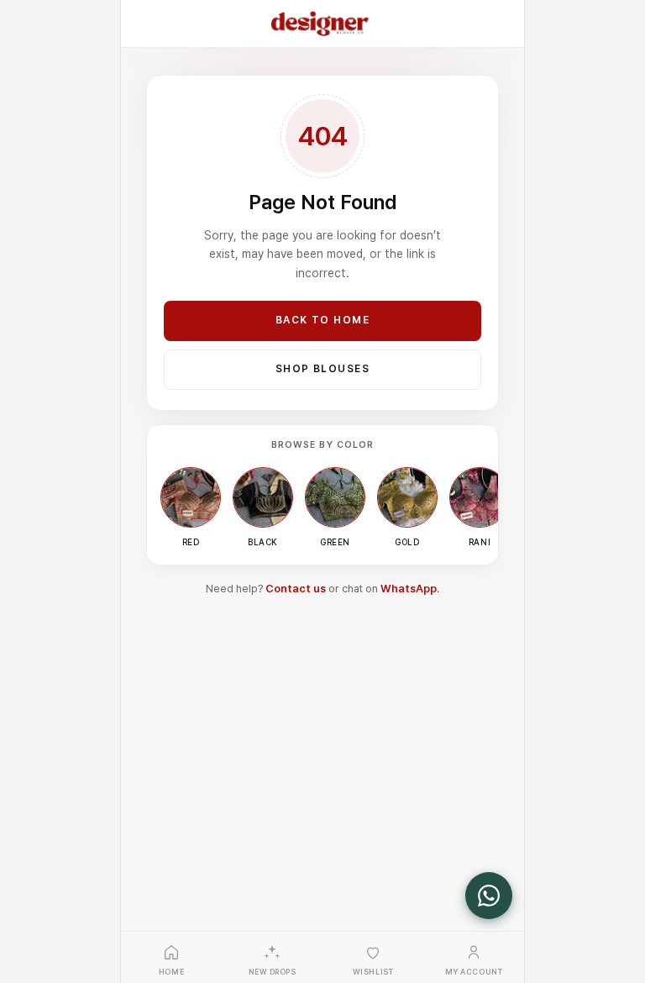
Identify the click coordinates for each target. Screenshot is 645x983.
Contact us (295, 588)
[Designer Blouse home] (319, 23)
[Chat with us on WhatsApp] (488, 895)
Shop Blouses (322, 369)
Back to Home (322, 320)
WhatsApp (408, 588)
